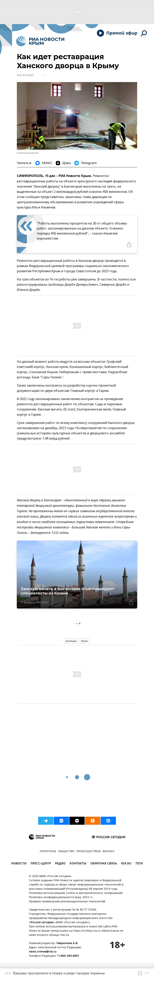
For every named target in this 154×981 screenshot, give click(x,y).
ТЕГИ (139, 864)
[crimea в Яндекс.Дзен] (77, 821)
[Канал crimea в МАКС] (108, 821)
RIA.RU (126, 864)
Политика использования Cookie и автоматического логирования (76, 893)
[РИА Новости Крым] (40, 41)
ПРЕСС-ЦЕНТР (40, 864)
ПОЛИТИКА (48, 851)
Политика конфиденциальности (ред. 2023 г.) (60, 897)
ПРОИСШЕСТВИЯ (88, 851)
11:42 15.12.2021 (25, 75)
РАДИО (60, 864)
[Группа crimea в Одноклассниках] (92, 821)
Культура (71, 641)
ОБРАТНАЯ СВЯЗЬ (103, 864)
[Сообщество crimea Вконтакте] (61, 821)
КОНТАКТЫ (78, 864)
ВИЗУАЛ (108, 851)
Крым (84, 641)
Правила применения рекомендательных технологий (67, 901)
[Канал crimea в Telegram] (45, 821)
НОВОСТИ (18, 864)
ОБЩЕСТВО (66, 851)
